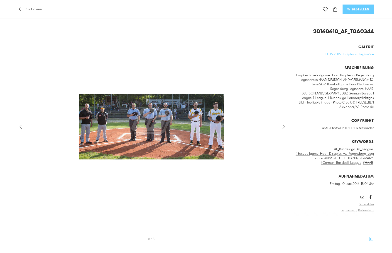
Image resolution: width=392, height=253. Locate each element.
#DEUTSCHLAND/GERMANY (353, 158)
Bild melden (366, 204)
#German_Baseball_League (341, 162)
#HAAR (368, 162)
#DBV (328, 158)
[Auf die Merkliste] (325, 9)
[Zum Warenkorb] (335, 9)
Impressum (348, 210)
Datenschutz (366, 210)
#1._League (365, 149)
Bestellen (360, 9)
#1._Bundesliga (344, 149)
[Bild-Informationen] (371, 239)
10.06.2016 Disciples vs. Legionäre (349, 54)
